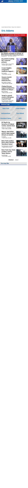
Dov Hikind (20, 113)
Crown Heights (20, 108)
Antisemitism (5, 113)
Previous (11, 159)
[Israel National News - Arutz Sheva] (15, 1)
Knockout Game (6, 118)
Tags (13, 27)
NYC (20, 118)
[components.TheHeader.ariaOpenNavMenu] (4, 1)
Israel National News (6, 27)
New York (6, 108)
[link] (13, 46)
